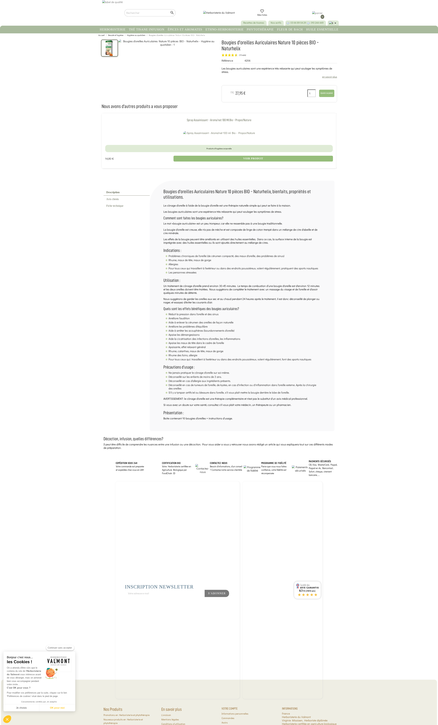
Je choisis (21, 707)
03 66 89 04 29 (298, 22)
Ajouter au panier (326, 93)
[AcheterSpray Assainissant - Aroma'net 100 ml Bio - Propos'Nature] (219, 133)
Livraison (166, 715)
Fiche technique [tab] (114, 205)
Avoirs (225, 722)
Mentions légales (170, 719)
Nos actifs (276, 22)
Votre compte (229, 708)
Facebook (182, 602)
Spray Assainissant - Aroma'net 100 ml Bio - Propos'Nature (219, 120)
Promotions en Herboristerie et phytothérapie (127, 715)
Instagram (194, 602)
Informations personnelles (235, 713)
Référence (227, 60)
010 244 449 (317, 22)
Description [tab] (113, 192)
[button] (7, 719)
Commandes (228, 718)
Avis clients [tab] (112, 199)
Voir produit (253, 158)
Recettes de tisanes (253, 22)
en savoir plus (329, 76)
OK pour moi (57, 707)
